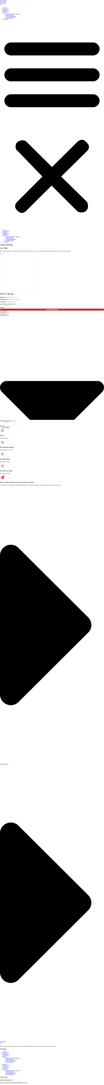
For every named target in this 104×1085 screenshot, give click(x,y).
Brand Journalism (10, 15)
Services (5, 12)
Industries (5, 10)
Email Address (4, 299)
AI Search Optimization (11, 16)
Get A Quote (5, 19)
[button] (52, 125)
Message (2, 307)
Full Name (3, 297)
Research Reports (10, 17)
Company (2, 301)
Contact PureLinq (52, 309)
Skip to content (3, 0)
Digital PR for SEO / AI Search (13, 14)
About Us (5, 7)
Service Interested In (5, 304)
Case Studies (6, 11)
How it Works (6, 9)
